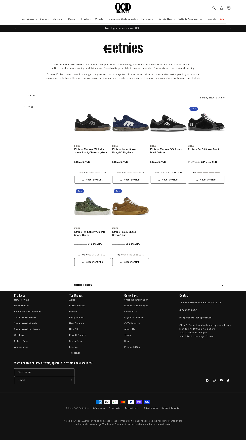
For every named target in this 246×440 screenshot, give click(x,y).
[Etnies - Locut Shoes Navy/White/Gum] (130, 123)
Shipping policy (151, 408)
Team (127, 335)
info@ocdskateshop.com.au (195, 317)
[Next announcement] (230, 28)
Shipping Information (136, 299)
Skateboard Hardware (27, 329)
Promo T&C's (132, 346)
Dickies (73, 311)
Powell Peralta (77, 335)
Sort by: (211, 97)
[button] (44, 18)
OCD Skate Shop (81, 408)
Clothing (19, 335)
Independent (76, 317)
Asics (72, 299)
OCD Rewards (132, 323)
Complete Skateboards (27, 311)
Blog (126, 341)
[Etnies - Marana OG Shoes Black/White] (168, 123)
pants (183, 78)
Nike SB (73, 329)
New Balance (76, 323)
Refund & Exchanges (136, 305)
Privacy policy (115, 408)
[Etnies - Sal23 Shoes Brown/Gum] (130, 206)
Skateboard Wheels (25, 323)
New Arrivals (21, 299)
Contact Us (130, 311)
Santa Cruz (75, 341)
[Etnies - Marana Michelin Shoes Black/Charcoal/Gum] (92, 123)
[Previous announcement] (15, 28)
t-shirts (196, 78)
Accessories (21, 346)
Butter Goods (77, 305)
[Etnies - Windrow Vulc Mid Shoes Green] (92, 206)
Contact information (170, 408)
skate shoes (143, 78)
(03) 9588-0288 (188, 310)
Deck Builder (21, 305)
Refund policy (99, 408)
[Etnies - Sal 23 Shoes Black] (206, 123)
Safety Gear (21, 341)
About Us (129, 329)
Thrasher (74, 352)
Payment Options (134, 317)
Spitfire (73, 346)
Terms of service (133, 408)
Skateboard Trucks (25, 317)
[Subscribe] (70, 380)
